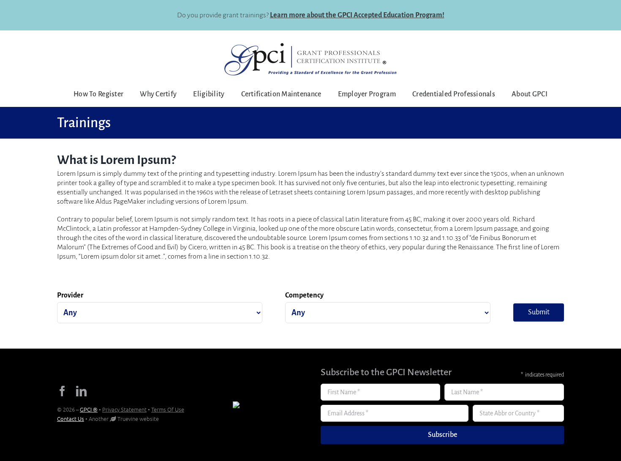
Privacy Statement (124, 409)
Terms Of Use (167, 409)
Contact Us (70, 419)
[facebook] (62, 391)
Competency (304, 295)
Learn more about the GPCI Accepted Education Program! (357, 15)
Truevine (127, 419)
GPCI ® (89, 409)
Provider (70, 295)
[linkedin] (81, 391)
